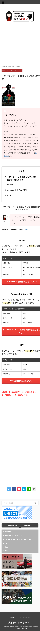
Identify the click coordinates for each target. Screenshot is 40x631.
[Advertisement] (20, 43)
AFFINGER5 (23, 628)
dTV (9, 195)
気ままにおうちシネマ (20, 622)
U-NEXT (10, 185)
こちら (25, 229)
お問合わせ (12, 617)
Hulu (6, 547)
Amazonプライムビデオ (17, 190)
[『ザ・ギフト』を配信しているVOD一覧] (24, 489)
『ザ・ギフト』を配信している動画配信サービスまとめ (22, 178)
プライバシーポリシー (24, 617)
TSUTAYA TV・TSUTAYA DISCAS (18, 539)
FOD (6, 543)
